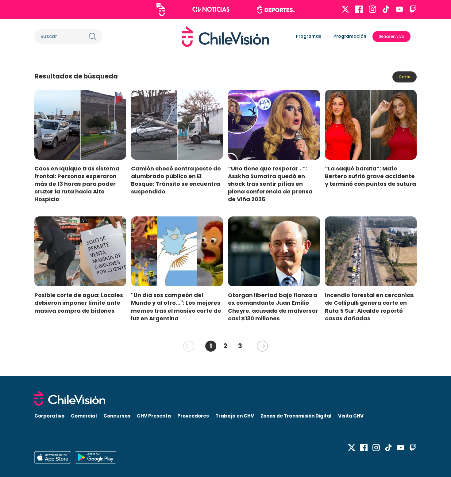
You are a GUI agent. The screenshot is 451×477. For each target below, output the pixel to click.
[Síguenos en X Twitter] (345, 9)
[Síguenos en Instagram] (372, 9)
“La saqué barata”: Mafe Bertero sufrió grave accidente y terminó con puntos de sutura (370, 176)
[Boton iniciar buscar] (92, 36)
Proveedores (193, 416)
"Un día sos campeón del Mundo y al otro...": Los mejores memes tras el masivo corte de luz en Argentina (176, 306)
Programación (349, 36)
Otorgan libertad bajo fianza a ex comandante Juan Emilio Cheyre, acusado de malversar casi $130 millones (273, 306)
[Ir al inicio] (225, 36)
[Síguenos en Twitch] (413, 9)
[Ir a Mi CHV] (160, 9)
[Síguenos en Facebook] (359, 9)
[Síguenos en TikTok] (386, 9)
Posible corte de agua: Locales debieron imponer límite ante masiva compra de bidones (78, 302)
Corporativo (49, 416)
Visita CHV (351, 416)
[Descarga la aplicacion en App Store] (95, 457)
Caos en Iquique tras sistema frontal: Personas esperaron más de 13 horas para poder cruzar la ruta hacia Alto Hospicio (76, 184)
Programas (308, 36)
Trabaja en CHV (234, 416)
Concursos (116, 416)
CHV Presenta (154, 416)
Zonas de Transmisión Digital (296, 416)
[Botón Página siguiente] (262, 346)
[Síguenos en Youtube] (399, 9)
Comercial (84, 416)
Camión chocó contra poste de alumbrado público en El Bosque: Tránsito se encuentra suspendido (176, 180)
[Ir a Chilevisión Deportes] (276, 9)
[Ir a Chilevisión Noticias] (210, 9)
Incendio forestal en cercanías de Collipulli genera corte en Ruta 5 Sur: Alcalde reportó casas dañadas (369, 306)
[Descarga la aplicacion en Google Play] (52, 457)
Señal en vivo (391, 36)
